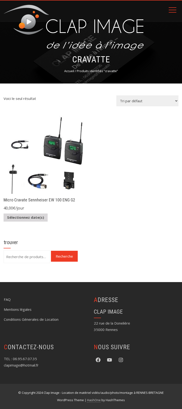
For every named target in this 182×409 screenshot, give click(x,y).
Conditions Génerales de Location (31, 319)
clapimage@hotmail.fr (21, 365)
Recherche (64, 256)
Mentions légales (18, 309)
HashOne (94, 400)
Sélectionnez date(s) (25, 217)
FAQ (7, 299)
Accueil (69, 71)
